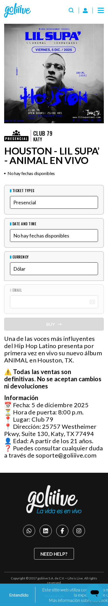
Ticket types (23, 190)
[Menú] (101, 10)
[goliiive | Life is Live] (54, 499)
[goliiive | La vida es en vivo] (17, 10)
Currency (20, 257)
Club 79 (42, 133)
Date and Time (24, 223)
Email (17, 290)
